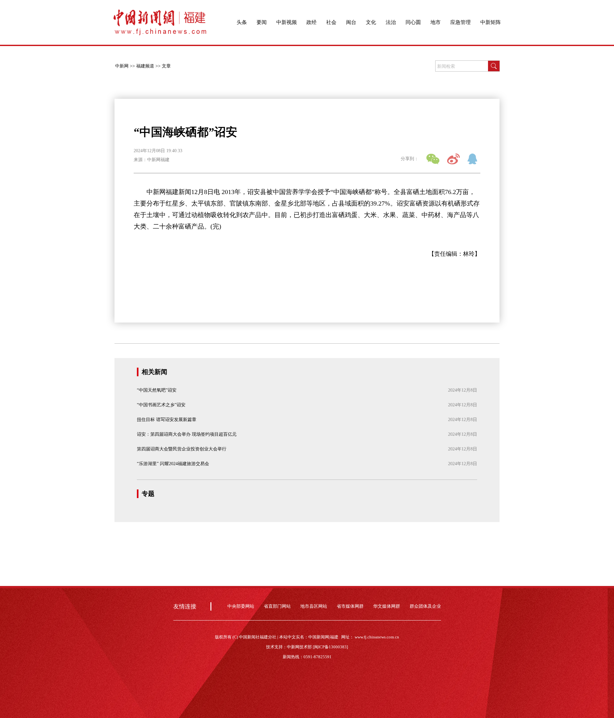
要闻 (261, 22)
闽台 (351, 22)
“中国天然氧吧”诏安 (157, 390)
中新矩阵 (490, 22)
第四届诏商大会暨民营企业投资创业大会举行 (181, 449)
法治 (391, 22)
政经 (311, 22)
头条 (242, 22)
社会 (331, 22)
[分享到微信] (432, 158)
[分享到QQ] (474, 158)
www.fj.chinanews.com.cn (377, 637)
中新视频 (286, 22)
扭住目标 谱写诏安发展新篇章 (166, 419)
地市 (435, 22)
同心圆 (413, 22)
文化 (371, 22)
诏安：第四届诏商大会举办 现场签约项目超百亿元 (187, 434)
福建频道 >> (148, 66)
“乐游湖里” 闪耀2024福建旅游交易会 (173, 463)
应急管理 (460, 22)
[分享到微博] (453, 158)
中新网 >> (125, 66)
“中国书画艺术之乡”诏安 (161, 404)
